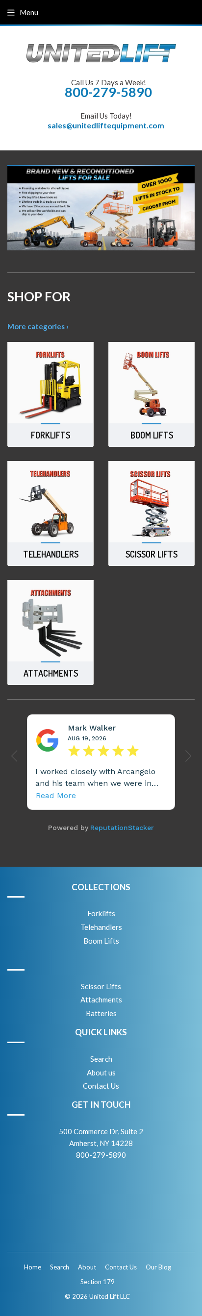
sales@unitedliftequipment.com (106, 125)
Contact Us (101, 1085)
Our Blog (158, 1267)
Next (188, 207)
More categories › (38, 326)
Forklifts (101, 913)
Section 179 (97, 1282)
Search (101, 1058)
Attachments (101, 999)
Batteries (101, 1013)
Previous (13, 207)
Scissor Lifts (101, 986)
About (87, 1267)
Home (32, 1267)
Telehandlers (101, 927)
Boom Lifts (101, 940)
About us (101, 1072)
